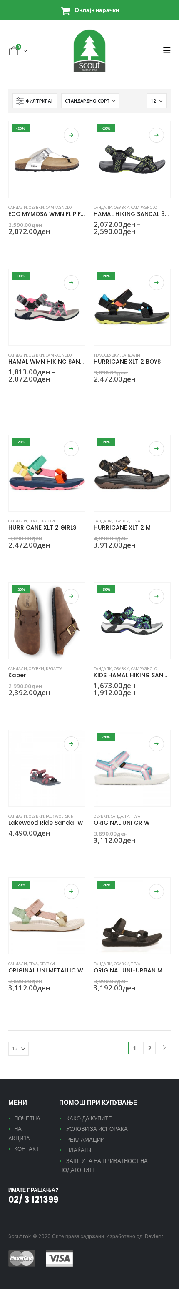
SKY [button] (137, 246)
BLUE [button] (107, 394)
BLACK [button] (12, 246)
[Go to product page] (47, 768)
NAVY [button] (117, 246)
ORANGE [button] (107, 560)
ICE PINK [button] (12, 412)
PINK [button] (42, 394)
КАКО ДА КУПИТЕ (89, 1119)
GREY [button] (22, 246)
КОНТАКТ (26, 1149)
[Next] (164, 1048)
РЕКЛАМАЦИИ (85, 1140)
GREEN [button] (12, 560)
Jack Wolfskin (60, 816)
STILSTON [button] (62, 394)
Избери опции (71, 135)
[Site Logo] (89, 51)
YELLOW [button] (147, 246)
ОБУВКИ (36, 207)
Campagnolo (59, 207)
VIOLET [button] (72, 394)
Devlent (154, 1236)
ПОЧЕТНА (27, 1119)
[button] (167, 50)
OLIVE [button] (127, 246)
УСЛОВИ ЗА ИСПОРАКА (97, 1129)
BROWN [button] (97, 560)
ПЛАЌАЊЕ (80, 1150)
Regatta (54, 668)
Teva (98, 355)
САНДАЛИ (17, 207)
